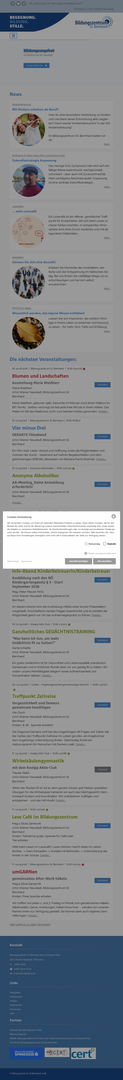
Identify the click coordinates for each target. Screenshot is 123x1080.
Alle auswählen (104, 561)
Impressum (26, 561)
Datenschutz (13, 561)
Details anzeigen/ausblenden (102, 553)
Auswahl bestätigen (78, 561)
